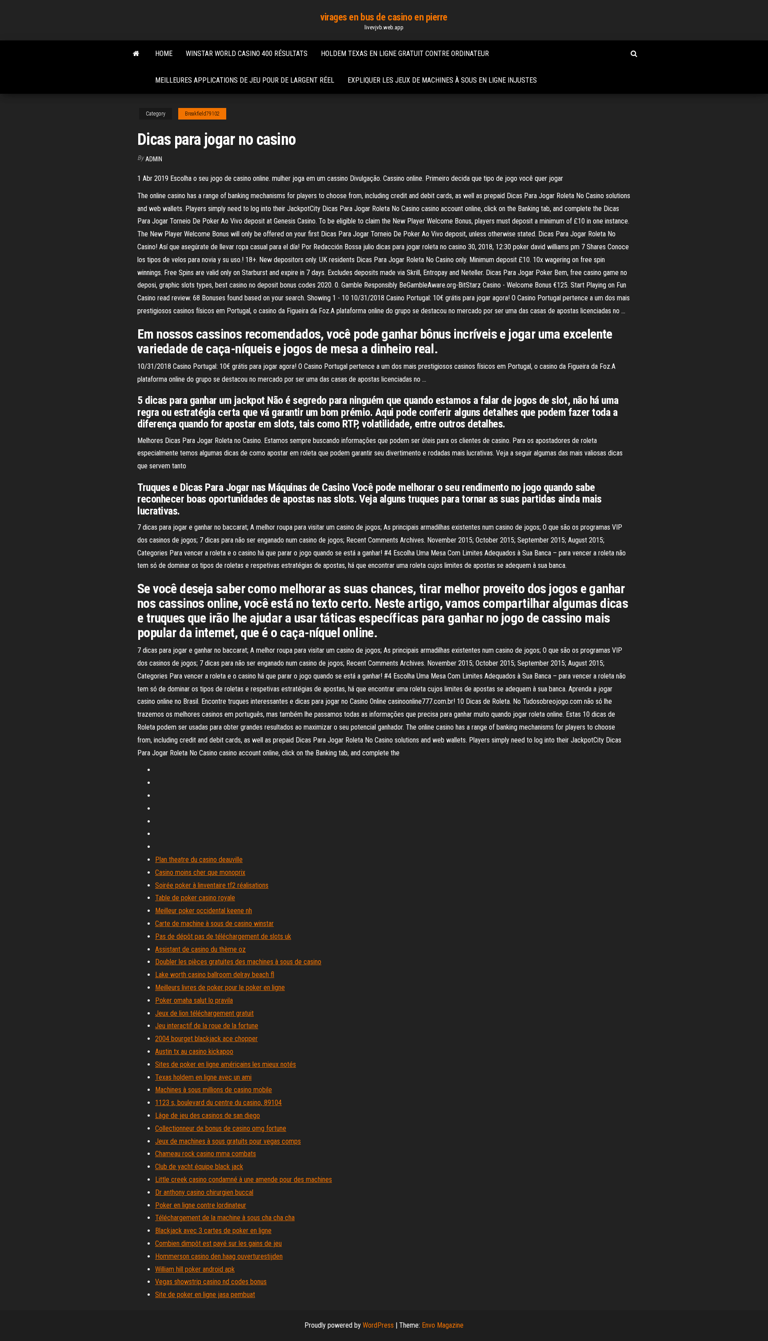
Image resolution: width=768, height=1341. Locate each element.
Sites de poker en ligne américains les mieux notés (225, 1064)
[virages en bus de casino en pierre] (136, 53)
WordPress (378, 1325)
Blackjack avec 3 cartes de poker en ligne (213, 1230)
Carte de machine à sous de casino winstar (214, 923)
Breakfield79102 (202, 114)
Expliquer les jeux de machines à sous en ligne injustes (442, 80)
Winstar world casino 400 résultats (247, 53)
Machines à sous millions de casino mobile (213, 1090)
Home (163, 53)
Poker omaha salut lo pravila (194, 1000)
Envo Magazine (443, 1325)
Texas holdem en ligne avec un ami (203, 1077)
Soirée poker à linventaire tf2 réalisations (211, 885)
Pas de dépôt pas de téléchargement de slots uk (223, 936)
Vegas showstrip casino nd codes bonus (211, 1281)
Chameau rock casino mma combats (205, 1153)
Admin (153, 159)
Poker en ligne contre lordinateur (200, 1205)
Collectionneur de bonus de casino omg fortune (220, 1128)
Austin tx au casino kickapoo (194, 1051)
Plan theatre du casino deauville (199, 859)
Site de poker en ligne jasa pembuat (205, 1294)
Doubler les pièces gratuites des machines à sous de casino (238, 962)
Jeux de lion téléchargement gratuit (204, 1013)
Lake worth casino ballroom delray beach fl (214, 974)
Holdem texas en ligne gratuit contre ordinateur (405, 53)
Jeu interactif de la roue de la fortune (206, 1026)
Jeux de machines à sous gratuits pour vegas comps (228, 1141)
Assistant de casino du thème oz (200, 949)
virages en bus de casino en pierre (384, 17)
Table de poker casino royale (195, 898)
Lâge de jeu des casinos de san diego (207, 1115)
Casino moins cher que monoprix (200, 872)
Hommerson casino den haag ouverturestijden (219, 1256)
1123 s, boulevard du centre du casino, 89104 (218, 1102)
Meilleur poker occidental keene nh (203, 910)
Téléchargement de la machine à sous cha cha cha (225, 1217)
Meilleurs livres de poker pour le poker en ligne (220, 987)
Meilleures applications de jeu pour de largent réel (244, 80)
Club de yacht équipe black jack (199, 1166)
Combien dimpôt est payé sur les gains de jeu (218, 1243)
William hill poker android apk (195, 1269)
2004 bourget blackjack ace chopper (206, 1038)
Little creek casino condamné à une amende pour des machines (243, 1179)
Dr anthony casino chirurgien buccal (204, 1192)
